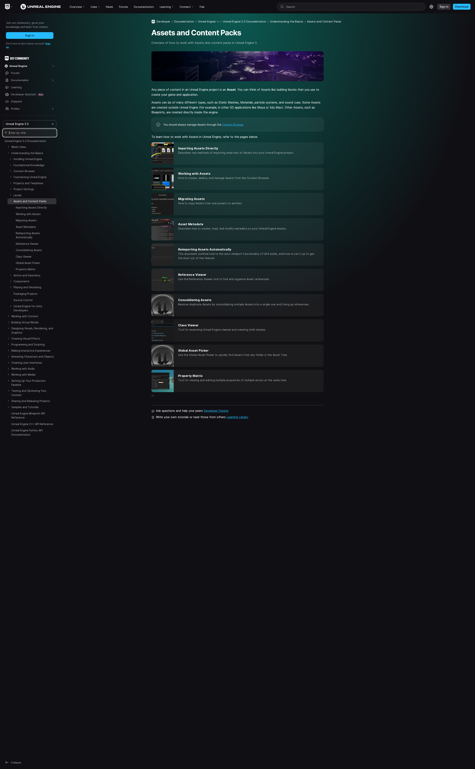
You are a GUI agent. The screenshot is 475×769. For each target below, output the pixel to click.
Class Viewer (24, 256)
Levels (18, 195)
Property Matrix (25, 269)
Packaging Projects (25, 293)
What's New (18, 146)
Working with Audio (23, 368)
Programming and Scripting (28, 344)
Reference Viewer (27, 243)
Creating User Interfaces (26, 362)
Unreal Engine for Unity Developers (28, 308)
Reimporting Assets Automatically (28, 235)
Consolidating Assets (29, 250)
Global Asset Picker (28, 262)
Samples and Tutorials (25, 407)
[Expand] (8, 146)
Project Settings (24, 189)
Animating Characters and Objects (32, 356)
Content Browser (24, 171)
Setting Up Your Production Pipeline (28, 382)
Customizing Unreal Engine (30, 177)
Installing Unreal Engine (28, 159)
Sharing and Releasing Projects (30, 401)
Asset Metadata (26, 226)
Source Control (23, 300)
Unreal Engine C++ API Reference (32, 424)
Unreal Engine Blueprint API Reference (28, 415)
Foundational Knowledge (29, 165)
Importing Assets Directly (31, 207)
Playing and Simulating (27, 287)
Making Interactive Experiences (30, 350)
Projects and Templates (28, 183)
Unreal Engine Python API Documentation (27, 432)
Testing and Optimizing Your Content (28, 392)
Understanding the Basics (27, 153)
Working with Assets (28, 214)
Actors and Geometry (27, 275)
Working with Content (24, 316)
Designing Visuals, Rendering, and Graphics (32, 330)
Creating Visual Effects (25, 338)
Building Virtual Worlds (25, 322)
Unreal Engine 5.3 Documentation (25, 141)
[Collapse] (8, 152)
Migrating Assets (26, 220)
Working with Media (23, 374)
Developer (163, 21)
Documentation (184, 21)
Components (22, 281)
